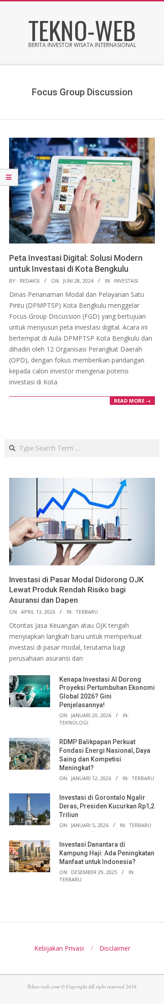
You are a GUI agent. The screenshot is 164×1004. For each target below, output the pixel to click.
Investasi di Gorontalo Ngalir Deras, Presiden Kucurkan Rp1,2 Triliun (106, 806)
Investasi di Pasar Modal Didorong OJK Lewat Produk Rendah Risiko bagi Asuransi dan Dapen (76, 590)
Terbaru (87, 611)
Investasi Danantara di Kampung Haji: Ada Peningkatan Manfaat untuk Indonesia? (106, 853)
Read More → (132, 400)
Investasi (126, 280)
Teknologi (73, 722)
